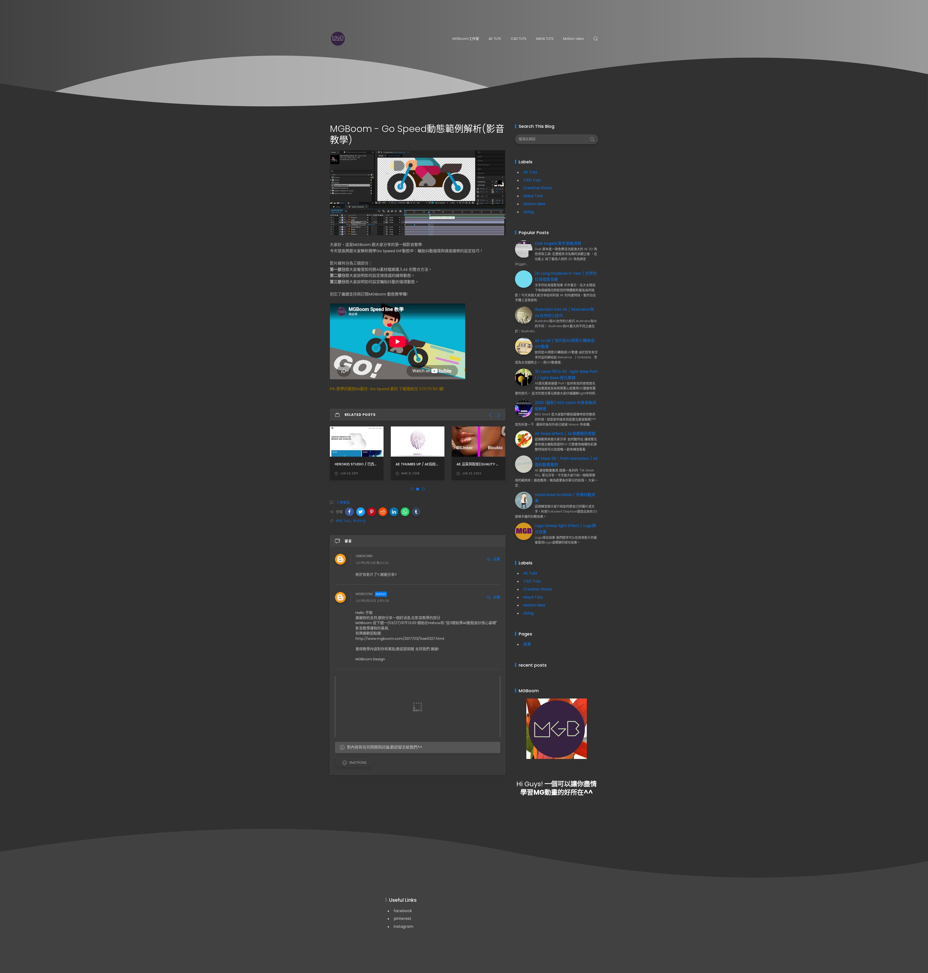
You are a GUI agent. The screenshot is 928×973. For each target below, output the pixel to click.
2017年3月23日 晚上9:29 (372, 563)
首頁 (527, 644)
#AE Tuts (343, 520)
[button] (349, 511)
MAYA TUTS (544, 38)
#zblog (359, 520)
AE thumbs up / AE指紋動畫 (419, 464)
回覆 (496, 559)
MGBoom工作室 (465, 38)
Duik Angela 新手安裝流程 (558, 243)
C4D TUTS (518, 38)
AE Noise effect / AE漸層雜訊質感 (565, 433)
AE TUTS (495, 38)
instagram (403, 926)
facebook (403, 911)
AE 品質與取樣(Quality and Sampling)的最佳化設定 (500, 464)
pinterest (402, 918)
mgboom (364, 594)
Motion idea (573, 38)
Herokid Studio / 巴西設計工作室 (363, 464)
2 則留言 (343, 502)
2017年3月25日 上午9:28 (372, 601)
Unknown (364, 556)
